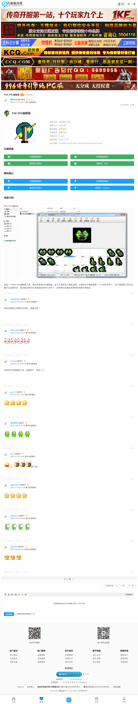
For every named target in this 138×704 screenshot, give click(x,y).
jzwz (12, 454)
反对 (26, 324)
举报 (131, 293)
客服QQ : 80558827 (75, 674)
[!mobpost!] (69, 700)
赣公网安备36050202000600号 (97, 687)
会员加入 (30, 687)
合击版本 (14, 658)
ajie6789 (13, 547)
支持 (18, 324)
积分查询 (96, 662)
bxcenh (13, 361)
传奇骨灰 (13, 423)
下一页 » (69, 579)
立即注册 (81, 604)
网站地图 (116, 687)
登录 (75, 604)
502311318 (14, 330)
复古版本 (14, 655)
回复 (9, 293)
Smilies (25, 594)
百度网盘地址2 (102, 157)
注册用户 (23, 299)
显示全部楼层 (31, 102)
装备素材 (41, 655)
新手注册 (96, 658)
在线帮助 (69, 655)
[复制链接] (29, 95)
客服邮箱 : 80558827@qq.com (69, 682)
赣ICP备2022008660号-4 (70, 687)
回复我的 (124, 662)
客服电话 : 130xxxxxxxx (69, 679)
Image (12, 594)
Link (15, 594)
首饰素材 (41, 658)
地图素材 (41, 662)
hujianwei (14, 516)
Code (22, 594)
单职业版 (14, 662)
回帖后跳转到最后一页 (26, 614)
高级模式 (129, 594)
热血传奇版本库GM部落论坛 (48, 687)
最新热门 (124, 655)
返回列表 (109, 586)
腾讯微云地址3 (36, 164)
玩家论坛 (69, 658)
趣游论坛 (13, 100)
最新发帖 (124, 658)
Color (8, 594)
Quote (19, 594)
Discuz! (62, 691)
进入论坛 (96, 655)
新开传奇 (69, 662)
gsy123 (13, 392)
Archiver (21, 687)
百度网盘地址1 (36, 157)
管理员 (22, 100)
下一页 (130, 586)
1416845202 (15, 299)
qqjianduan (14, 485)
